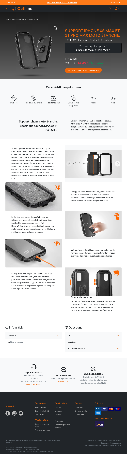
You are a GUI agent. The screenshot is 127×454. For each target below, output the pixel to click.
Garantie (12, 335)
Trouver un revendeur (43, 430)
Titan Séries (39, 414)
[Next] (117, 164)
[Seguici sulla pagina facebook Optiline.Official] (7, 413)
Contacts (58, 407)
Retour (57, 418)
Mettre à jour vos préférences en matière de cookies (103, 445)
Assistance (10, 2)
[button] (110, 8)
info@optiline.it (63, 381)
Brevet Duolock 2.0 (42, 411)
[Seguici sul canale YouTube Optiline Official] (21, 413)
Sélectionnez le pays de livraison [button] (85, 70)
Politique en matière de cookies (110, 443)
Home (7, 19)
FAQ (69, 335)
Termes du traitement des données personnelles (105, 440)
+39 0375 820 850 (33, 384)
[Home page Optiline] (22, 8)
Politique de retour (76, 348)
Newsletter (10, 406)
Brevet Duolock (40, 407)
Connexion (78, 407)
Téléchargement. (16, 342)
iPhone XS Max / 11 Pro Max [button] (92, 48)
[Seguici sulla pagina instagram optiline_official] (14, 413)
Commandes (79, 414)
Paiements (59, 421)
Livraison (71, 342)
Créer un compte (81, 411)
